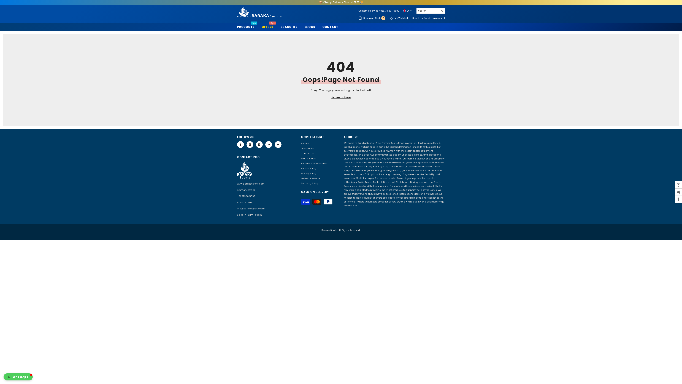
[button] (18, 376)
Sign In (416, 18)
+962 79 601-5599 (389, 10)
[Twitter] (278, 144)
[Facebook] (240, 144)
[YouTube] (268, 144)
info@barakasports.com (251, 208)
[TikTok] (259, 144)
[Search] (430, 11)
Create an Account (434, 18)
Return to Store (341, 97)
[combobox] (427, 11)
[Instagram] (250, 144)
